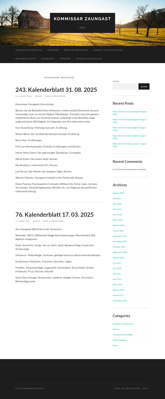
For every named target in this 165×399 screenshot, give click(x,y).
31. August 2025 (23, 96)
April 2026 (117, 214)
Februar (116, 329)
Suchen (116, 81)
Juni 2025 (117, 268)
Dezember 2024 (120, 300)
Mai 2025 (117, 273)
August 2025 (118, 257)
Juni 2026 (117, 204)
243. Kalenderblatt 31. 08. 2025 (56, 89)
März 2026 (117, 220)
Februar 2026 (119, 225)
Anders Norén (132, 388)
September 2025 (120, 252)
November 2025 (120, 241)
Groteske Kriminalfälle (123, 334)
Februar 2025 (119, 290)
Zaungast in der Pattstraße (108, 50)
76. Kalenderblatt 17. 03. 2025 (54, 214)
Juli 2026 (117, 198)
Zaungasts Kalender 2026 (28, 50)
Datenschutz (48, 59)
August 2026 (118, 193)
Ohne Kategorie (120, 340)
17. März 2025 (22, 221)
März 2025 (117, 284)
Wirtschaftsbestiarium (76, 50)
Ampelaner (53, 50)
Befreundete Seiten (25, 59)
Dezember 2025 (120, 236)
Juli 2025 (117, 263)
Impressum (65, 59)
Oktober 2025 (119, 247)
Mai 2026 (117, 209)
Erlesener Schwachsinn (123, 324)
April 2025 (117, 279)
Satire (115, 345)
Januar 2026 (118, 230)
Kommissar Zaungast (82, 18)
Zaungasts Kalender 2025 (89, 59)
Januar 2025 (118, 295)
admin (38, 96)
